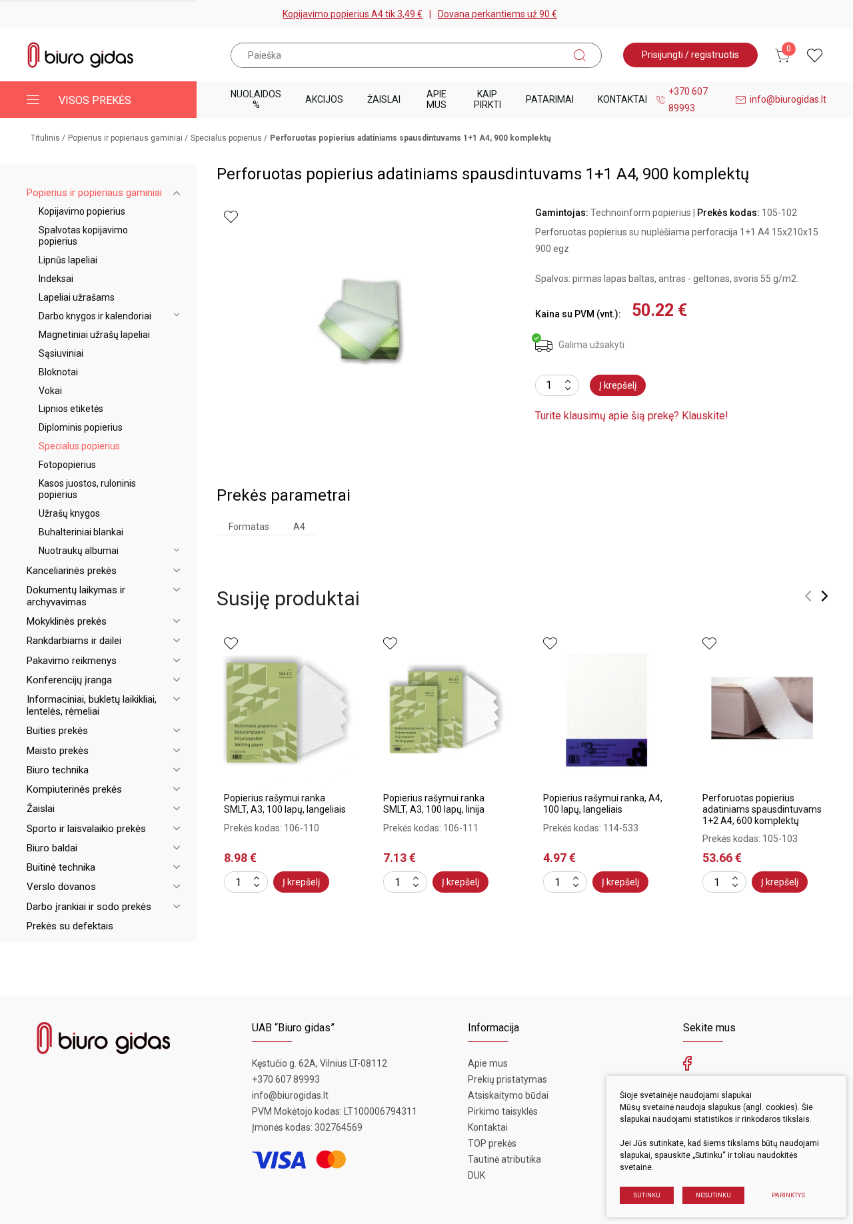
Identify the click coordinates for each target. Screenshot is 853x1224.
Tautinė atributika (504, 1159)
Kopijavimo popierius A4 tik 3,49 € (353, 14)
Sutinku (646, 1195)
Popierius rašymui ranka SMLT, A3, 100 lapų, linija (433, 804)
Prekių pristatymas (507, 1079)
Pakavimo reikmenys (72, 661)
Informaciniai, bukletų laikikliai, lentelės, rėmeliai (92, 705)
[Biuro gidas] (81, 55)
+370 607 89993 (688, 99)
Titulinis (45, 138)
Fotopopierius (67, 464)
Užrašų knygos (69, 513)
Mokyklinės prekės (67, 621)
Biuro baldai (52, 848)
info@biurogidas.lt (788, 99)
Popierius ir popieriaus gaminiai (125, 138)
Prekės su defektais (70, 926)
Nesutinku (713, 1195)
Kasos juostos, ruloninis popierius (87, 489)
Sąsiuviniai (61, 353)
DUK (476, 1175)
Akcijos (324, 99)
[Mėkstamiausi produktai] (814, 55)
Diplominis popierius (81, 427)
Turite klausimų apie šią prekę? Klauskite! (631, 415)
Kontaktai (622, 99)
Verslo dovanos (61, 887)
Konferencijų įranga (69, 680)
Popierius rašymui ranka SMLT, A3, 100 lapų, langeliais (285, 804)
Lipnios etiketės (71, 408)
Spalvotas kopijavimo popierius (83, 236)
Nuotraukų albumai (79, 550)
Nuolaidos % (256, 99)
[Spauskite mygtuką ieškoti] (579, 55)
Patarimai (550, 99)
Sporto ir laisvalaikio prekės (86, 829)
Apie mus (436, 99)
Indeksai (56, 278)
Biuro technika (58, 770)
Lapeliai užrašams (77, 297)
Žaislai (384, 99)
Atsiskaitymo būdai (508, 1095)
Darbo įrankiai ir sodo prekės (89, 907)
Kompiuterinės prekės (74, 789)
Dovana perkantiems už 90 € (497, 14)
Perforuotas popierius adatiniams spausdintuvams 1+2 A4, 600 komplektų (762, 809)
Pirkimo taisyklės (503, 1111)
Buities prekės (57, 731)
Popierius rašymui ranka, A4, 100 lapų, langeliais (602, 804)
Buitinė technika (61, 867)
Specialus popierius (226, 138)
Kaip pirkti (487, 99)
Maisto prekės (58, 751)
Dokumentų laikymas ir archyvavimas (76, 596)
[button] (808, 596)
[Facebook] (687, 1066)
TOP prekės (492, 1143)
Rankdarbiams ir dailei (74, 641)
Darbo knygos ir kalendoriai (95, 316)
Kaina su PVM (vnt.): (578, 314)
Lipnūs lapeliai (68, 260)
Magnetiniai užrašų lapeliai (94, 334)
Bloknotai (58, 372)
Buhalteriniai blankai (81, 532)
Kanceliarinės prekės (72, 571)
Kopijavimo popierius (82, 211)
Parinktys (788, 1195)
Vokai (50, 390)
